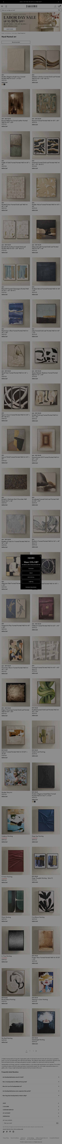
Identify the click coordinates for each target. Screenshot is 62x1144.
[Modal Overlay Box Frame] (31, 572)
